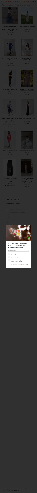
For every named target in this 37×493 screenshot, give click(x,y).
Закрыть (27, 224)
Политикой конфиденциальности (20, 264)
